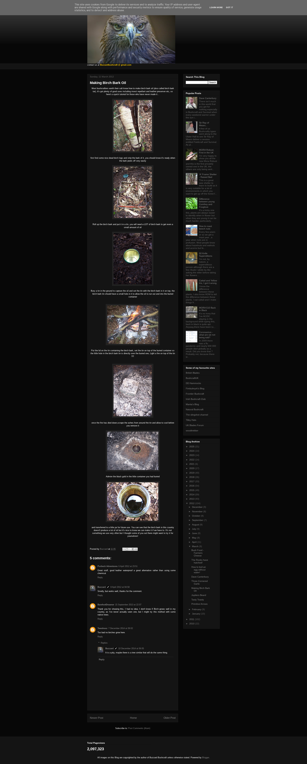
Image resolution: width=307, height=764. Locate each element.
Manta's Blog (192, 404)
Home (133, 717)
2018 (192, 477)
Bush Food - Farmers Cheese (197, 553)
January (196, 613)
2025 (192, 446)
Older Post (170, 717)
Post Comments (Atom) (139, 728)
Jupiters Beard (198, 595)
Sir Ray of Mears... (204, 124)
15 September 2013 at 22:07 (128, 604)
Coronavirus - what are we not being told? (207, 335)
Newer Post (96, 717)
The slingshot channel (197, 414)
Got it (229, 7)
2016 (192, 485)
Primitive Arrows (199, 604)
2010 (192, 623)
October (196, 516)
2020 (192, 468)
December (197, 507)
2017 (192, 481)
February (197, 609)
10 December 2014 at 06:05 (131, 648)
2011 (192, 619)
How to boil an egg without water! (198, 570)
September (198, 520)
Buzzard (102, 587)
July (194, 529)
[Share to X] (130, 549)
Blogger (205, 757)
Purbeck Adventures (108, 566)
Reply (100, 577)
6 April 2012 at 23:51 (128, 566)
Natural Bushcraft (194, 409)
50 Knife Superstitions (205, 254)
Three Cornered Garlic (199, 582)
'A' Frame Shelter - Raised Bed (208, 175)
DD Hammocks (193, 383)
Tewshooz (102, 628)
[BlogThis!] (127, 549)
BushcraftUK (192, 378)
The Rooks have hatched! (199, 561)
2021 (192, 464)
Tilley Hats (191, 420)
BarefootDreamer (106, 604)
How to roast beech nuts (205, 227)
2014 (192, 494)
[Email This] (124, 549)
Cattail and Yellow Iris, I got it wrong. (208, 282)
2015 (192, 490)
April (194, 542)
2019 (192, 472)
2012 (192, 503)
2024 (192, 451)
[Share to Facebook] (133, 549)
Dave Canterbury (207, 98)
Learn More (216, 7)
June (195, 533)
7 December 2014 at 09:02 (120, 628)
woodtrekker (192, 430)
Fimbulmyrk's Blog (195, 388)
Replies (104, 642)
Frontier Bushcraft (195, 393)
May (194, 537)
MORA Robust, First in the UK (206, 151)
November (197, 511)
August (196, 524)
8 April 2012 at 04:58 (120, 587)
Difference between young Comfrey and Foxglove (207, 203)
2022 (192, 459)
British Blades (193, 373)
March (195, 546)
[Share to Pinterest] (136, 549)
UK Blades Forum (195, 425)
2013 (192, 499)
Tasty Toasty (197, 599)
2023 (192, 455)
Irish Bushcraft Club (196, 399)
